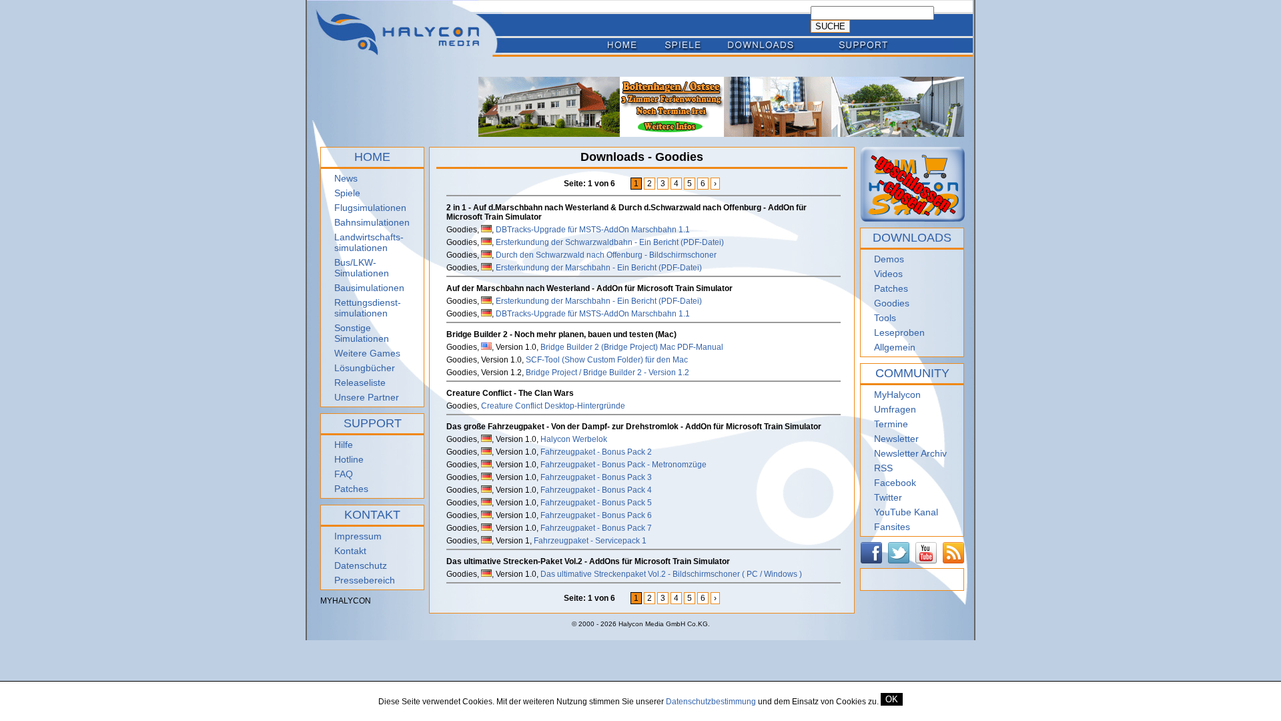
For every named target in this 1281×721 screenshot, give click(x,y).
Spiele (347, 193)
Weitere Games (367, 353)
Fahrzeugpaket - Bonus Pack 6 (596, 515)
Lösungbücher (364, 368)
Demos (889, 259)
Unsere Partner (366, 397)
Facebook (895, 482)
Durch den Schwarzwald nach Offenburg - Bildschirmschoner (606, 255)
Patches (351, 488)
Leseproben (899, 332)
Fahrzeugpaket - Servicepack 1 (590, 540)
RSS (883, 468)
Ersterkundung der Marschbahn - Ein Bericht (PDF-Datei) (599, 267)
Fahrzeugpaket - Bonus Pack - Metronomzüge (623, 464)
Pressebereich (364, 580)
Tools (885, 317)
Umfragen (895, 409)
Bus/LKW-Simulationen (361, 267)
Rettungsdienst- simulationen (367, 307)
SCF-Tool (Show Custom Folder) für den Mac (607, 360)
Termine (891, 424)
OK (891, 699)
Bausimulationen (369, 287)
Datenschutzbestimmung (711, 701)
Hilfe (343, 444)
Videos (888, 273)
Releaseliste (360, 382)
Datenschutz (360, 565)
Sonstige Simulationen (361, 333)
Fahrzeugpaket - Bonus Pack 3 (596, 477)
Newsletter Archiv (910, 453)
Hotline (349, 459)
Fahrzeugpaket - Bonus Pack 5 (596, 502)
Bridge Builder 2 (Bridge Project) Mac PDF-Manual (631, 347)
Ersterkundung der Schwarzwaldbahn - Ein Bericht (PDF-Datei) (610, 242)
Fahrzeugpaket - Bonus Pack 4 (596, 490)
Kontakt (350, 550)
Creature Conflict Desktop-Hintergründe (553, 406)
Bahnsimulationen (372, 222)
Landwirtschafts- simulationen (369, 242)
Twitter (888, 497)
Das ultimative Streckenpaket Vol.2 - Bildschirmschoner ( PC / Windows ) (671, 574)
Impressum (358, 536)
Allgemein (894, 347)
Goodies (891, 303)
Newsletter (896, 438)
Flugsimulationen (370, 207)
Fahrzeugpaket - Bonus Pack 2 (596, 452)
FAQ (343, 474)
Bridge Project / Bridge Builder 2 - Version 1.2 (607, 372)
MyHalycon (897, 394)
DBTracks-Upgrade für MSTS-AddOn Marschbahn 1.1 (593, 229)
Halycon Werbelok (573, 439)
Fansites (892, 526)
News (346, 178)
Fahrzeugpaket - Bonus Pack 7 (596, 528)
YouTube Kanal (906, 512)
